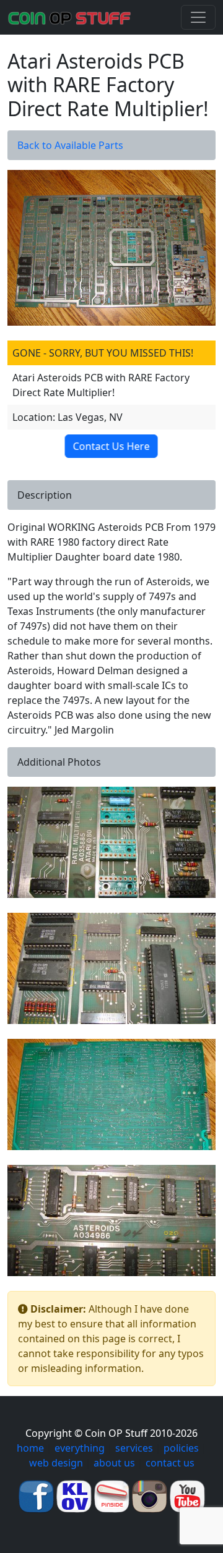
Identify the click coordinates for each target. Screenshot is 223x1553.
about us (114, 1463)
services (134, 1448)
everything (80, 1448)
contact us (170, 1463)
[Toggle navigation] (198, 17)
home (30, 1448)
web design (56, 1463)
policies (181, 1448)
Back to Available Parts (70, 145)
